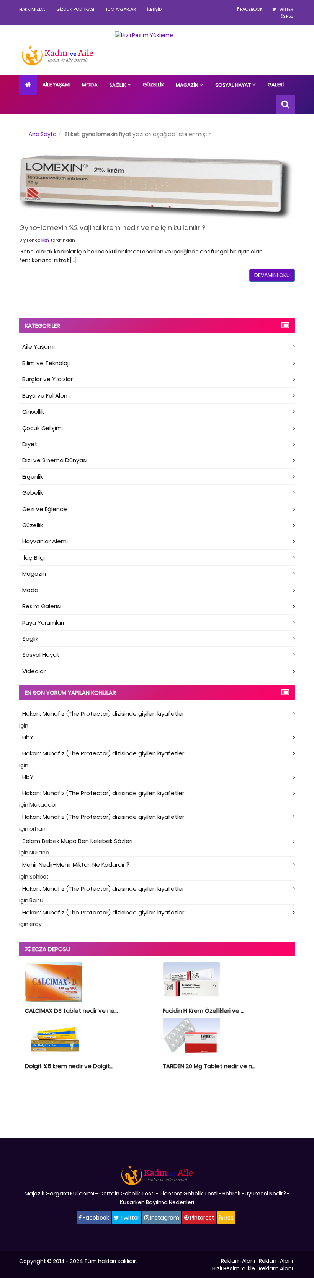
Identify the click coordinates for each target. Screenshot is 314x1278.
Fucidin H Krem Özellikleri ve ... (203, 1011)
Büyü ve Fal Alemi (46, 395)
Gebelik (32, 493)
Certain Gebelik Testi (127, 1193)
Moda (90, 84)
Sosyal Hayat (233, 85)
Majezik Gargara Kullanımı (59, 1193)
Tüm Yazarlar (121, 9)
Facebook (251, 9)
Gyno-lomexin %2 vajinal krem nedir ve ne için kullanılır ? (112, 227)
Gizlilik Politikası (75, 9)
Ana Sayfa (43, 134)
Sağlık (118, 85)
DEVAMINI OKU (272, 275)
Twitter (284, 9)
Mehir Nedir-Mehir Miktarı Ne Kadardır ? (75, 865)
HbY (45, 240)
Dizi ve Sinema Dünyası (54, 460)
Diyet (29, 444)
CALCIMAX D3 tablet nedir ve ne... (71, 1011)
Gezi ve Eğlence (44, 509)
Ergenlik (32, 477)
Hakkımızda (32, 9)
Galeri (276, 84)
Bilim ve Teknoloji (46, 363)
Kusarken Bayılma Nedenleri (157, 1202)
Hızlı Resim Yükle (233, 1268)
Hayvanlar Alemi (45, 541)
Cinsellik (33, 412)
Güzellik (153, 84)
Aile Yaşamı (56, 84)
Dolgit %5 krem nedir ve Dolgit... (69, 1066)
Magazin (188, 85)
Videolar (34, 671)
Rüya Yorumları (43, 623)
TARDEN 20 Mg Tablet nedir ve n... (209, 1066)
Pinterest (201, 1217)
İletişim (155, 9)
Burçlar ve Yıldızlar (47, 379)
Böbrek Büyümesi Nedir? (254, 1193)
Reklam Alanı (238, 1261)
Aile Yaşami (38, 347)
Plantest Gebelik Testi (189, 1193)
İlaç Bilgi (33, 558)
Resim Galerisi (41, 606)
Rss (289, 16)
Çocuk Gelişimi (42, 428)
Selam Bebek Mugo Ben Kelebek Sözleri (77, 841)
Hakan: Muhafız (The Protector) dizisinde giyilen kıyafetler (103, 714)
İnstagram (164, 1217)
